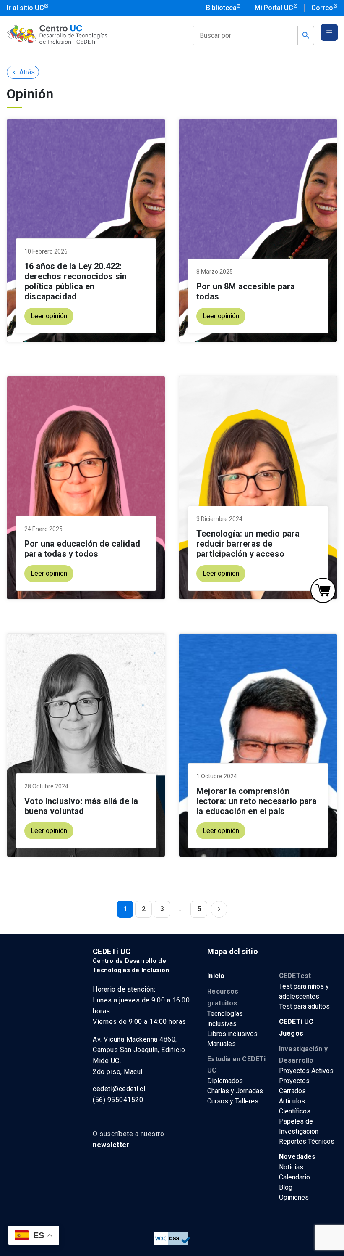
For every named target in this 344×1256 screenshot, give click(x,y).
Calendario (294, 1177)
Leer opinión (49, 316)
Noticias (291, 1167)
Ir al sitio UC (25, 8)
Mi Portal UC (274, 8)
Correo (322, 8)
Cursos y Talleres (232, 1101)
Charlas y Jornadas (235, 1091)
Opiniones (294, 1197)
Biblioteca (221, 8)
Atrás (23, 72)
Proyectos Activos (306, 1071)
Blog (285, 1187)
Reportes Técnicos (306, 1141)
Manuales (221, 1044)
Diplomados (225, 1081)
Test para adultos (304, 1006)
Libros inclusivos (232, 1034)
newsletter (111, 1145)
